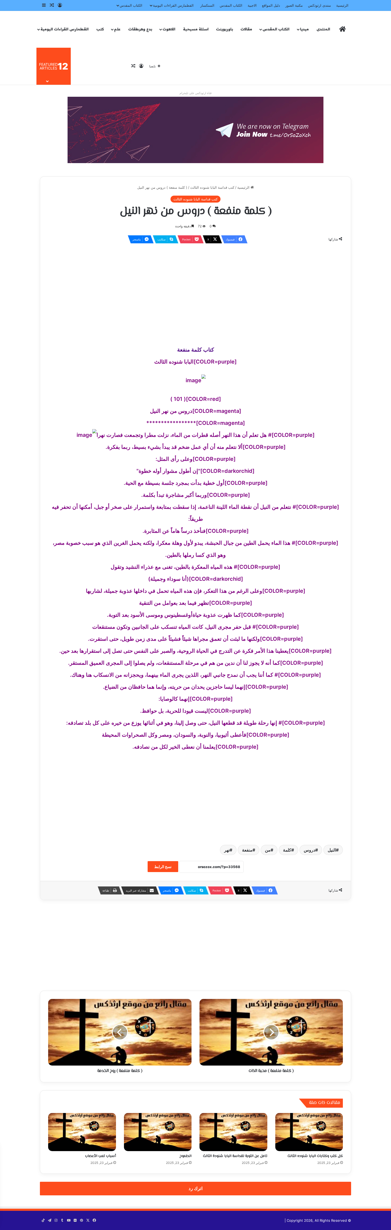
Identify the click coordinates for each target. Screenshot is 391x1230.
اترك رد (196, 1188)
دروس (309, 850)
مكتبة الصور (294, 5)
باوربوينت (224, 29)
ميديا (304, 29)
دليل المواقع (271, 5)
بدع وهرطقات (140, 29)
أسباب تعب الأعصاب (100, 1156)
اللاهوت (169, 29)
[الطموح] (158, 1132)
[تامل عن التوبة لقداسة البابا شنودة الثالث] (233, 1132)
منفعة (247, 850)
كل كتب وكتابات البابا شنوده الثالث (315, 1156)
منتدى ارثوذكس (319, 5)
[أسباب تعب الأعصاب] (82, 1132)
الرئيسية (342, 5)
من (268, 850)
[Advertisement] (195, 286)
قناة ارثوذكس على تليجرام (195, 93)
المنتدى (323, 29)
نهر (227, 850)
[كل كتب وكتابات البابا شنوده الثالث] (309, 1132)
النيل (332, 850)
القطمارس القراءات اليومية (173, 5)
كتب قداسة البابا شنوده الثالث (212, 187)
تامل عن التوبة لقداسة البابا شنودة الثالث (235, 1156)
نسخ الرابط (163, 866)
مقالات (246, 29)
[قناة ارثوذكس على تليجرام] (195, 129)
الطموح (186, 1156)
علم (117, 29)
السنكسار (207, 5)
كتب (100, 29)
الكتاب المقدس (231, 5)
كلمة (287, 850)
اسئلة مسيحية (196, 29)
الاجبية (252, 5)
